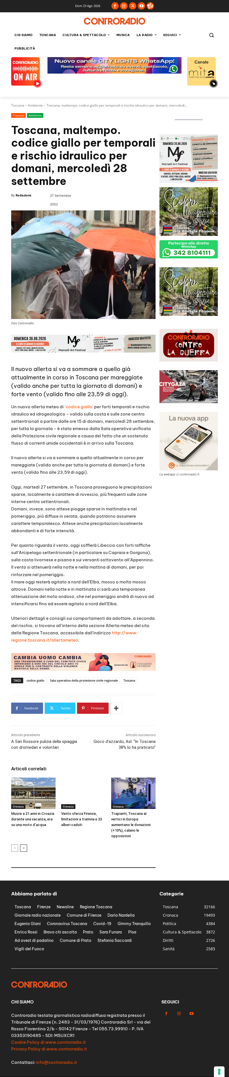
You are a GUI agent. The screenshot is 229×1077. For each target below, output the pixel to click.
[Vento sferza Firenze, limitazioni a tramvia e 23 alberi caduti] (83, 793)
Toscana (17, 105)
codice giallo (35, 680)
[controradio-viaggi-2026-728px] (114, 72)
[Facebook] (115, 6)
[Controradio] (114, 21)
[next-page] (23, 848)
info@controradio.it (56, 1062)
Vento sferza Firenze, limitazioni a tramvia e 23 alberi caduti (81, 819)
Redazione (24, 195)
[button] (211, 35)
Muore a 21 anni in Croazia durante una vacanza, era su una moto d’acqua (32, 819)
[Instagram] (124, 6)
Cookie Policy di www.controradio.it (48, 1042)
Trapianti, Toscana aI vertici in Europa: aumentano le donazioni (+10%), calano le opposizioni (131, 824)
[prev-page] (14, 848)
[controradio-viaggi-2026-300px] (188, 314)
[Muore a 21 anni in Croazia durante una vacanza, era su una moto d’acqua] (33, 793)
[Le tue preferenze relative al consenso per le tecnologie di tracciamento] (219, 1071)
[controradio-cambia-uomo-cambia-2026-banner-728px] (83, 351)
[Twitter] (133, 6)
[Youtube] (141, 6)
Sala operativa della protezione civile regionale (84, 680)
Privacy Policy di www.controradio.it (49, 1049)
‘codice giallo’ (79, 406)
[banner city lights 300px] (188, 234)
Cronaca (18, 806)
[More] (116, 708)
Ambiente (35, 105)
